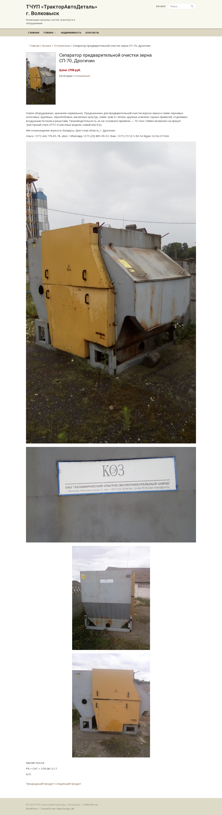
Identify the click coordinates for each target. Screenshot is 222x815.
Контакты (92, 32)
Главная (33, 32)
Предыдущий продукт (40, 783)
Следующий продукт (68, 783)
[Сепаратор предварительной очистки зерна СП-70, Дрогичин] (41, 103)
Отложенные (82, 75)
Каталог (161, 6)
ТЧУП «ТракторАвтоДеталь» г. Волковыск (61, 10)
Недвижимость (71, 32)
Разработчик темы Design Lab (57, 808)
